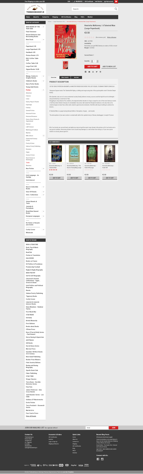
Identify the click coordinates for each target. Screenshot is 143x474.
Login (50, 441)
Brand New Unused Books (32, 212)
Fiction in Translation (33, 255)
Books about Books (32, 326)
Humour (28, 124)
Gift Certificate (89, 1)
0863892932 (79, 1)
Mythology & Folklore (32, 130)
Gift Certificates (66, 17)
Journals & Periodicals (29, 207)
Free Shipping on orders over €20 (35, 1)
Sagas (27, 152)
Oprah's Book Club (32, 370)
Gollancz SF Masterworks (34, 400)
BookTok (29, 252)
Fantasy (28, 107)
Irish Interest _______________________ (33, 182)
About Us (36, 17)
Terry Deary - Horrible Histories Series (33, 383)
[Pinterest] (100, 72)
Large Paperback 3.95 (33, 49)
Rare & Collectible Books (32, 188)
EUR (69, 1)
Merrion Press (31, 349)
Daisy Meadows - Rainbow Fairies (34, 308)
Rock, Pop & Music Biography (32, 248)
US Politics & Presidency (34, 264)
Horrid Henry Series (32, 346)
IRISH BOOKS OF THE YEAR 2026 (33, 28)
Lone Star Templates (68, 472)
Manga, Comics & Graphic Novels (31, 77)
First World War (31, 312)
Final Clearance (31, 32)
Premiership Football (33, 267)
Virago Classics (31, 379)
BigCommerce (53, 472)
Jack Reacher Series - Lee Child (35, 396)
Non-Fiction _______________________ (33, 170)
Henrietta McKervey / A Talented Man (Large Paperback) (81, 21)
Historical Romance (31, 116)
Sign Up (55, 441)
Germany (29, 318)
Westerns (28, 165)
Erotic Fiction (30, 402)
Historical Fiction (31, 113)
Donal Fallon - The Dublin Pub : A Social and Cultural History (106, 446)
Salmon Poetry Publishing (33, 146)
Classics (28, 96)
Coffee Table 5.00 (32, 63)
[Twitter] (96, 72)
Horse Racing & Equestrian (35, 337)
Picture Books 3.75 (32, 55)
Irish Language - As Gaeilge (32, 176)
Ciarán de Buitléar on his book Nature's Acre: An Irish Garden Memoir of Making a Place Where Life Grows (107, 441)
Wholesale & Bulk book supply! (104, 437)
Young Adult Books (32, 87)
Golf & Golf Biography (33, 276)
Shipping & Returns (54, 444)
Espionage (29, 105)
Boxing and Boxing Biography (32, 366)
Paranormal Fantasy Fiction (31, 139)
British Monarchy (31, 321)
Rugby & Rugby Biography (34, 270)
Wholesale (29, 233)
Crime (27, 99)
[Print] (93, 72)
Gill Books (29, 343)
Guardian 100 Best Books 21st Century (34, 353)
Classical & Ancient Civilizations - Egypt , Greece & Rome (33, 280)
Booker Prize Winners (33, 360)
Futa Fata (29, 387)
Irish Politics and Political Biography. (34, 286)
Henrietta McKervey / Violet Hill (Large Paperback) (90, 167)
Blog (76, 17)
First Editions (30, 323)
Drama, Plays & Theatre (32, 102)
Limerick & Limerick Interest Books (32, 303)
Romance (28, 149)
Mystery (28, 133)
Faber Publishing (31, 373)
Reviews (76, 77)
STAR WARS (30, 315)
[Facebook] (85, 72)
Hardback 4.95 (30, 52)
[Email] (89, 72)
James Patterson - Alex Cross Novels (34, 391)
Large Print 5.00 (31, 66)
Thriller (28, 162)
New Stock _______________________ (33, 41)
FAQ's (82, 17)
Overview (53, 77)
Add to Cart (57, 178)
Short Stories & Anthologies (30, 159)
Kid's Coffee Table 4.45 (32, 59)
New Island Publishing (33, 357)
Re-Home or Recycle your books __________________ (33, 224)
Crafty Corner (30, 230)
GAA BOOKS (30, 258)
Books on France (31, 261)
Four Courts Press (32, 413)
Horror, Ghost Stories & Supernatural (32, 120)
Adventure (29, 93)
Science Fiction (30, 155)
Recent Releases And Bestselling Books (33, 35)
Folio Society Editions (33, 362)
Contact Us (45, 17)
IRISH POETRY (30, 273)
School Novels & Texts (31, 202)
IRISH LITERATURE (32, 244)
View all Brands (31, 416)
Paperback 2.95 (31, 46)
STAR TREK (29, 376)
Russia (28, 290)
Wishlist (99, 1)
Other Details (65, 77)
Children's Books (31, 81)
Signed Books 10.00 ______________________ (33, 71)
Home (28, 17)
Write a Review (111, 37)
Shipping (55, 17)
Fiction (28, 90)
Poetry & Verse (30, 143)
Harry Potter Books (32, 84)
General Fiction (30, 110)
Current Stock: (89, 55)
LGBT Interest (30, 127)
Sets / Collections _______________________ (33, 196)
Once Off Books (31, 192)
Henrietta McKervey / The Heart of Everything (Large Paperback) (74, 167)
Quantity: (87, 61)
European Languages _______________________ (33, 218)
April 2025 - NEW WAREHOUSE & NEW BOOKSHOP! (106, 450)
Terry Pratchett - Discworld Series (35, 406)
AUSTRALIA (30, 340)
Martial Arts (30, 410)
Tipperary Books (31, 296)
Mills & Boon (29, 136)
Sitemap (41, 472)
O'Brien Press (30, 329)
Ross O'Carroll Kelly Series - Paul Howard (35, 333)
